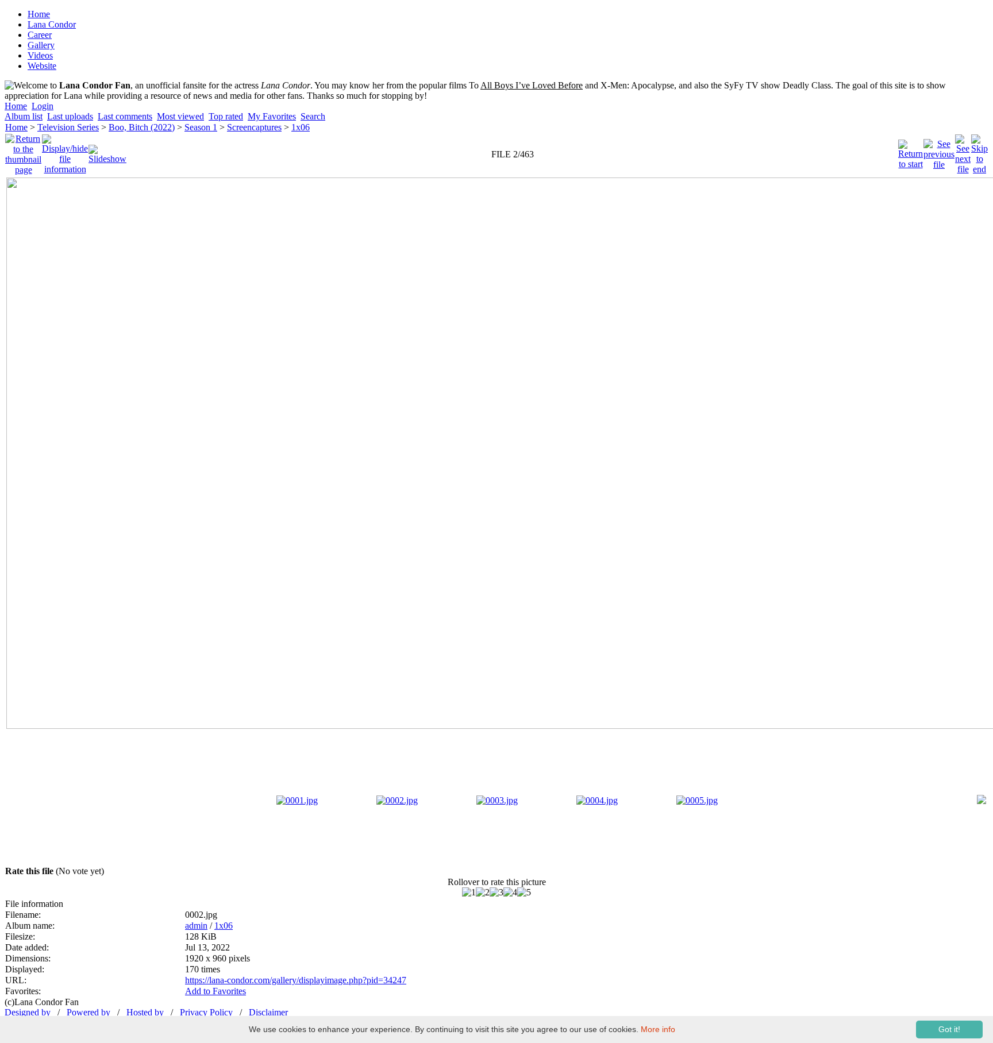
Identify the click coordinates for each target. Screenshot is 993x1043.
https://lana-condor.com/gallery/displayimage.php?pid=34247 (295, 980)
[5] (524, 892)
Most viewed (180, 116)
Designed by (28, 1012)
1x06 (300, 127)
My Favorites (272, 116)
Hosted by (145, 1012)
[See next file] (963, 151)
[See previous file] (938, 151)
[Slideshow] (107, 151)
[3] (496, 892)
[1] (469, 892)
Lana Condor (52, 24)
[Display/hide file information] (65, 151)
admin (196, 925)
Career (40, 35)
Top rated (226, 116)
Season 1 (200, 127)
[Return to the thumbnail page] (23, 151)
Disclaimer (268, 1012)
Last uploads (70, 116)
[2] (483, 892)
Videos (40, 55)
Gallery (41, 45)
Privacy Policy (206, 1012)
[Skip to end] (979, 151)
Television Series (68, 127)
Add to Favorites (215, 991)
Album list (24, 116)
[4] (510, 892)
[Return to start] (910, 151)
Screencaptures (254, 127)
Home (39, 14)
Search (313, 116)
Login (42, 106)
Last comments (125, 116)
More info (658, 1029)
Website (42, 66)
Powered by (88, 1012)
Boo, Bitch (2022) (142, 127)
